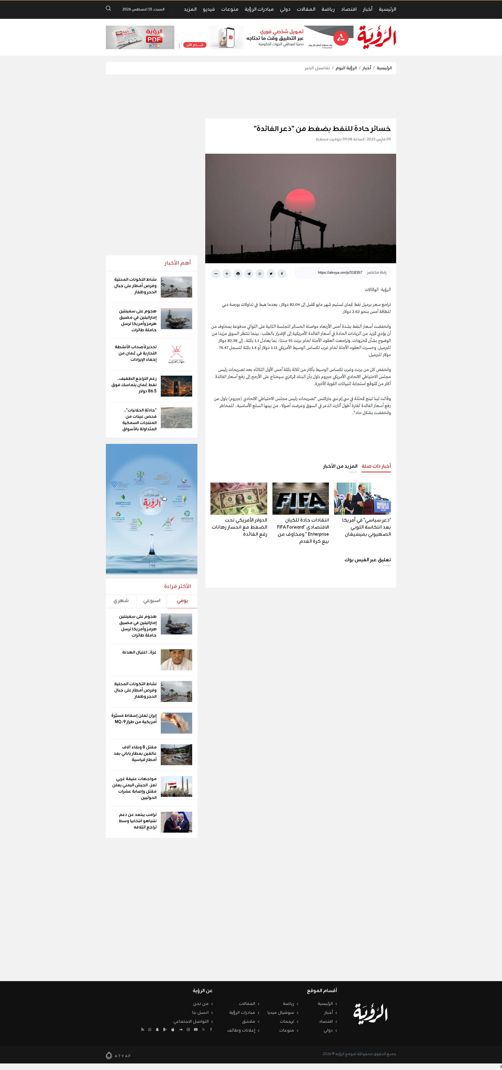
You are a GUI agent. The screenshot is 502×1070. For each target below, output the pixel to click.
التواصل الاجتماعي (191, 1021)
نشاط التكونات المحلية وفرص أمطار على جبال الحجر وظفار (135, 286)
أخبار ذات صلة (376, 466)
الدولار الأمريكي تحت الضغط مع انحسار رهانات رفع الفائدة (239, 527)
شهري (121, 601)
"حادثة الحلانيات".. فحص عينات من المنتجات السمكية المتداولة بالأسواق (139, 420)
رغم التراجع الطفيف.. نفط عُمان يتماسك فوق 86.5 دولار (134, 385)
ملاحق (248, 1021)
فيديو (209, 9)
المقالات (306, 9)
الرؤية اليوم (346, 68)
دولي (285, 9)
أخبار (368, 9)
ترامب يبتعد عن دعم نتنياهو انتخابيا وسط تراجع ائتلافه (138, 821)
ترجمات (287, 1021)
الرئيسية (387, 9)
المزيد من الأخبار (340, 466)
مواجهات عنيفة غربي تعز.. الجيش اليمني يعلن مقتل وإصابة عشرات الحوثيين (134, 788)
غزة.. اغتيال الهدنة (139, 652)
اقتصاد (349, 9)
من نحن (201, 1004)
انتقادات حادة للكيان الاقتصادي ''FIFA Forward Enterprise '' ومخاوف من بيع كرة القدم (303, 530)
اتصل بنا (200, 1013)
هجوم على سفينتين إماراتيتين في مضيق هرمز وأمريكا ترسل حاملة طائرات (138, 321)
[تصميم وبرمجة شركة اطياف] (118, 1055)
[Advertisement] (251, 96)
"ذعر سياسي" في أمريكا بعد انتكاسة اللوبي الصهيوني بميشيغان (366, 527)
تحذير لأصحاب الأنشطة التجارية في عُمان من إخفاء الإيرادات (136, 353)
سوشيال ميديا (280, 1013)
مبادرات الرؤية (259, 9)
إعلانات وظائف (241, 1030)
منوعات (229, 9)
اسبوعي (151, 601)
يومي (182, 601)
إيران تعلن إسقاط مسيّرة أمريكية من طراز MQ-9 (134, 718)
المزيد (190, 9)
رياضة (328, 9)
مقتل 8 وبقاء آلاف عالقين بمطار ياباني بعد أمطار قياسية (135, 753)
